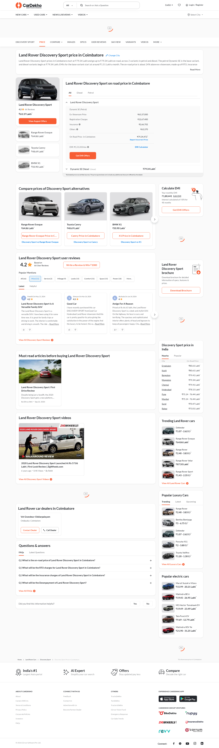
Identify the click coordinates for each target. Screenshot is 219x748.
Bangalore (166, 375)
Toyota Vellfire (182, 552)
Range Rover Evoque (31, 224)
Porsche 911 (181, 541)
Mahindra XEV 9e (184, 627)
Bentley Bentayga (184, 519)
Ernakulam (166, 366)
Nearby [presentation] (165, 355)
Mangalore (166, 380)
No (147, 603)
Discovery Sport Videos (38, 479)
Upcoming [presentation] (191, 501)
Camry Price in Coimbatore (85, 235)
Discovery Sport (25, 42)
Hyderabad (166, 389)
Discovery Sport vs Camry (86, 242)
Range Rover (181, 449)
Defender (180, 427)
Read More (195, 69)
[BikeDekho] (168, 713)
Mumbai (165, 399)
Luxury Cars (175, 564)
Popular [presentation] (177, 355)
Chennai (165, 385)
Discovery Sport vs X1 (131, 242)
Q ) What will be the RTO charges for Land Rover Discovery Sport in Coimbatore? (59, 567)
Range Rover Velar (184, 460)
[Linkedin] (202, 744)
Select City (195, 14)
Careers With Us (22, 701)
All (70, 92)
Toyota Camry (74, 224)
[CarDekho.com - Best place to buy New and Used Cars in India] (29, 5)
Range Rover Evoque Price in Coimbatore (40, 235)
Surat (164, 404)
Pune (164, 394)
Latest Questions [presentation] (37, 552)
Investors (19, 719)
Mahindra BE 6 (183, 594)
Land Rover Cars (177, 483)
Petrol (91, 92)
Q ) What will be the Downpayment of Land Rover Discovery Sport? (52, 582)
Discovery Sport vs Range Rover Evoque (40, 242)
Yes (135, 603)
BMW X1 (117, 224)
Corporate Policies (23, 714)
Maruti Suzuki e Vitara (186, 583)
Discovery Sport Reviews (38, 340)
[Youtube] (187, 744)
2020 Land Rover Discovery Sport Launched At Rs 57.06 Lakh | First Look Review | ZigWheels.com (49, 465)
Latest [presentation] (178, 501)
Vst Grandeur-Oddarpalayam (35, 516)
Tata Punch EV (182, 616)
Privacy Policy (21, 710)
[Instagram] (195, 744)
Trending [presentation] (166, 501)
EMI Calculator (141, 147)
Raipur (164, 408)
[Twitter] (180, 744)
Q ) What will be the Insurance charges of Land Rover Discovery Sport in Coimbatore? (62, 575)
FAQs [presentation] (21, 552)
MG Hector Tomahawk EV (188, 605)
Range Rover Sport (184, 471)
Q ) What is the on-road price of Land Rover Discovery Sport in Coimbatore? (57, 560)
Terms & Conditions (23, 705)
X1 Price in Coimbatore (131, 235)
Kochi (164, 370)
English (168, 5)
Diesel (80, 92)
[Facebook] (173, 744)
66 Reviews (30, 109)
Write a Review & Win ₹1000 (81, 265)
